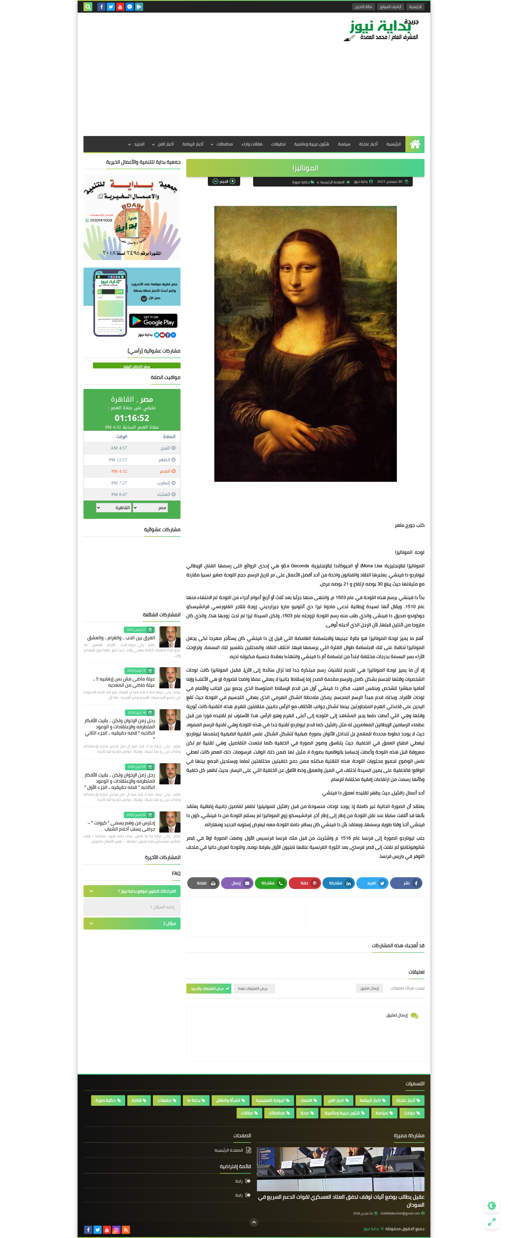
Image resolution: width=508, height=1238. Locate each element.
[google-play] (139, 7)
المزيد (139, 144)
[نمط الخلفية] (491, 1221)
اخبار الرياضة (370, 1100)
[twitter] (111, 7)
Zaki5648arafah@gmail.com (400, 1213)
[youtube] (120, 7)
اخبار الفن (336, 1100)
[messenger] (130, 7)
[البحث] (87, 6)
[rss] (126, 1230)
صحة (305, 1113)
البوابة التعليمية (270, 1100)
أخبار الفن (166, 144)
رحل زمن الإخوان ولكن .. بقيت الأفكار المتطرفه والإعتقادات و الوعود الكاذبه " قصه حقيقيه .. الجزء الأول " (119, 780)
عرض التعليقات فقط (253, 988)
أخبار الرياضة (193, 144)
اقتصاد (306, 1100)
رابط (239, 1181)
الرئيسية (415, 6)
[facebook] (101, 7)
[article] (249, 916)
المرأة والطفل (228, 1100)
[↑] (254, 1222)
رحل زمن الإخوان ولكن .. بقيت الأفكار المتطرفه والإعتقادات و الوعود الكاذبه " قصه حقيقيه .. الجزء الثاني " (119, 729)
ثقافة (136, 1100)
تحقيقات (278, 144)
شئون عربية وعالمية (311, 144)
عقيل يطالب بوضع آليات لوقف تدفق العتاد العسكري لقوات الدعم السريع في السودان (341, 1201)
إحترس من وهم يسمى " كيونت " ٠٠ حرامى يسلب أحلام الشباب (121, 825)
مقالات (247, 1113)
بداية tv (193, 1100)
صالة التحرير (363, 6)
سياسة (344, 144)
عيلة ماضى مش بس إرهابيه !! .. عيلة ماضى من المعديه (124, 681)
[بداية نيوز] (382, 30)
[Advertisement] (254, 92)
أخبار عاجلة (368, 144)
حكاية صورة (301, 182)
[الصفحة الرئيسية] (415, 144)
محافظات (225, 144)
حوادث (409, 1113)
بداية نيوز (371, 1229)
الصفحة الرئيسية (332, 182)
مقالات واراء (252, 144)
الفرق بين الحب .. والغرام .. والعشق (121, 637)
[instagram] (116, 1230)
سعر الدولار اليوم (136, 366)
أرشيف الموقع (390, 6)
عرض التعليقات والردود (207, 988)
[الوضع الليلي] (491, 1205)
